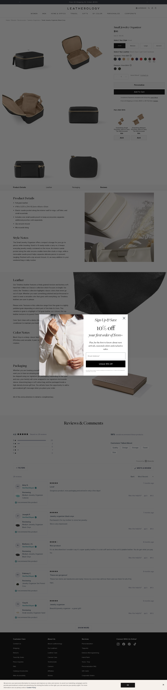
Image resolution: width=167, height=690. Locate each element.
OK (128, 685)
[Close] (163, 684)
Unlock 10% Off (105, 363)
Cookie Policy (31, 688)
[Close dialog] (124, 318)
